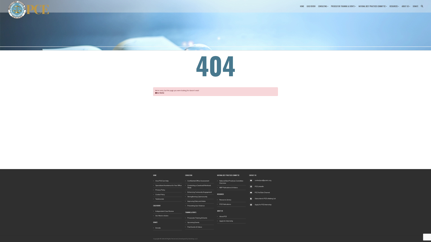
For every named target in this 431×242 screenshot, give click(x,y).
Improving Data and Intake (196, 201)
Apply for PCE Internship (263, 204)
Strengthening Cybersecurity (197, 197)
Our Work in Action (161, 216)
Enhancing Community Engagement (199, 192)
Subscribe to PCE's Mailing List (265, 198)
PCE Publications (225, 204)
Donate (415, 6)
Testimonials (159, 199)
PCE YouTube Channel (262, 192)
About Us (405, 6)
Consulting (322, 6)
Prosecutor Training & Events (343, 6)
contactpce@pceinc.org (263, 180)
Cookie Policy (160, 194)
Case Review (311, 6)
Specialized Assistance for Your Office (168, 185)
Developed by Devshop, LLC (188, 239)
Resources (394, 6)
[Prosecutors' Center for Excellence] (30, 10)
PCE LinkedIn (259, 186)
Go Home (160, 93)
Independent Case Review (164, 211)
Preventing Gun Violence (196, 206)
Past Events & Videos (194, 227)
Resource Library (225, 200)
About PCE (223, 216)
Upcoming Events (193, 222)
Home (302, 6)
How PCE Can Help (162, 181)
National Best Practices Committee (372, 6)
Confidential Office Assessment (198, 181)
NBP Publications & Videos (228, 187)
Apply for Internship (226, 221)
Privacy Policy (160, 190)
